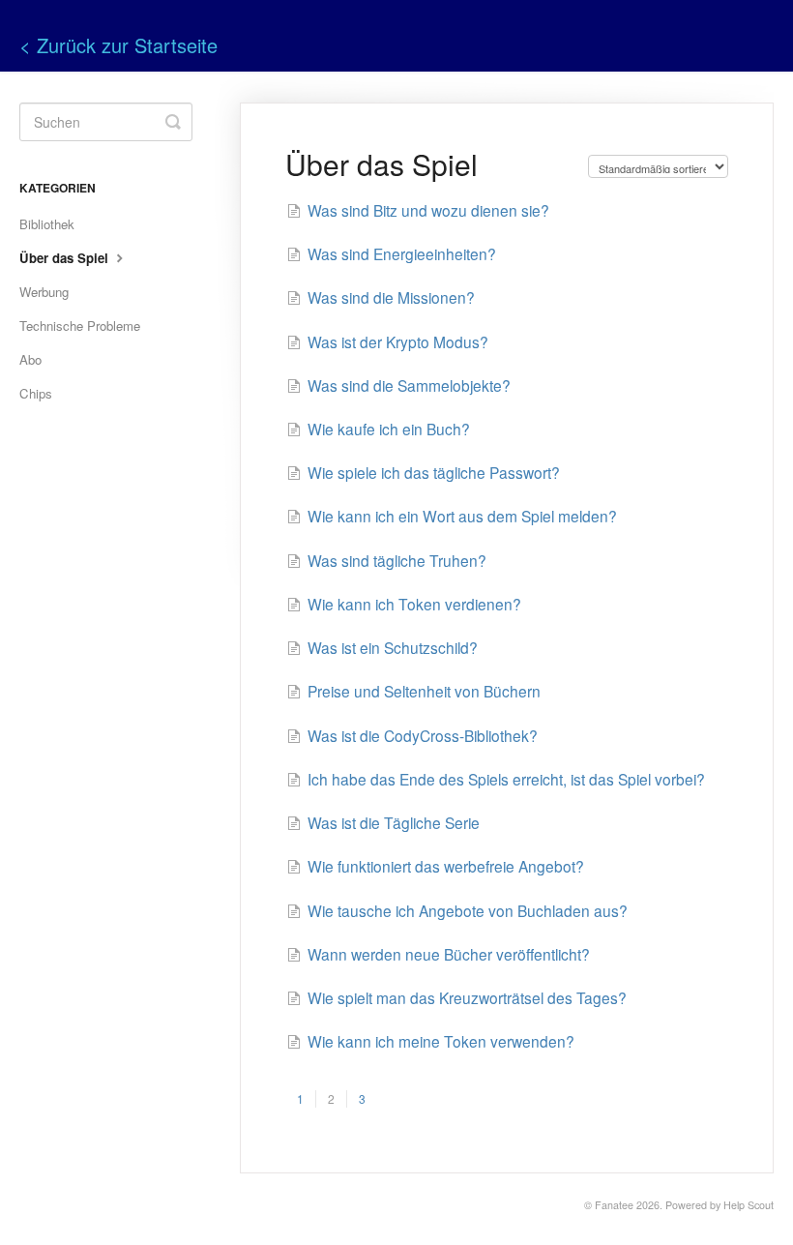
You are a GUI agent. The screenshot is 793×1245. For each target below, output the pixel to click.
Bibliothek (46, 224)
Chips (35, 393)
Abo (30, 359)
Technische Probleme (79, 325)
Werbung (44, 291)
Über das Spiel (65, 258)
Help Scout (748, 1205)
